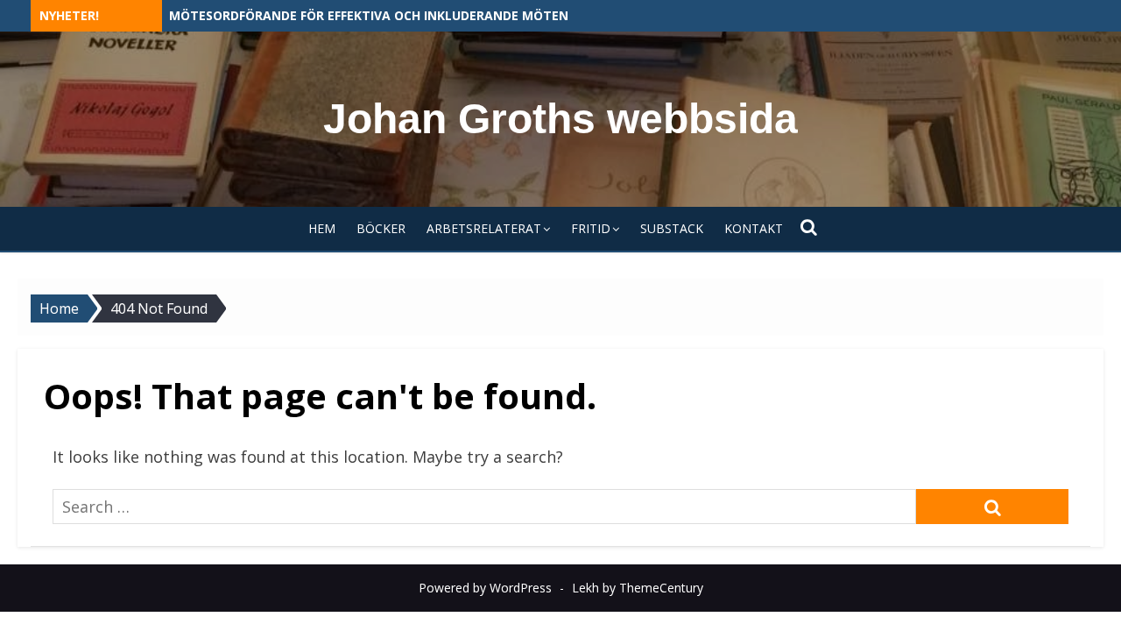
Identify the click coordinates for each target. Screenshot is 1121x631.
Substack (671, 228)
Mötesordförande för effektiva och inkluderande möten (368, 15)
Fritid (590, 228)
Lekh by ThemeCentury (637, 587)
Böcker (380, 228)
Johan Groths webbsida (560, 119)
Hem (321, 228)
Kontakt (753, 228)
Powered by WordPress (485, 587)
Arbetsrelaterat (484, 228)
